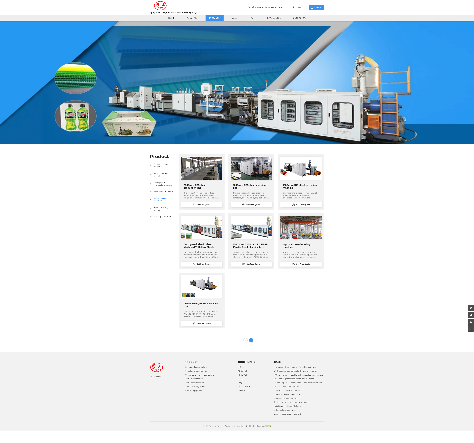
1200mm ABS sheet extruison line (250, 186)
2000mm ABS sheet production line (195, 186)
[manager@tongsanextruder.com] (471, 322)
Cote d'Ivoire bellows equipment (288, 394)
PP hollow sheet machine (160, 174)
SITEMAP (157, 377)
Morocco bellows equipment (286, 398)
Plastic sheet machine (159, 199)
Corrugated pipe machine (161, 165)
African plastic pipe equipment (287, 386)
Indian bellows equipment (285, 410)
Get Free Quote (204, 205)
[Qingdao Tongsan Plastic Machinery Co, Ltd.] (177, 5)
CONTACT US (299, 18)
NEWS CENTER (273, 18)
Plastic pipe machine (163, 191)
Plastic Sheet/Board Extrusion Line (201, 305)
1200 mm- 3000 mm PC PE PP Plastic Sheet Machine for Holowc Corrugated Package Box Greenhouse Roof (250, 245)
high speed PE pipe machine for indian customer (295, 367)
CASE (234, 18)
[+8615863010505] (471, 308)
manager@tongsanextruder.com (271, 7)
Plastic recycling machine (160, 208)
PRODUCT (214, 18)
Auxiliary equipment (162, 216)
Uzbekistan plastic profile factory (288, 406)
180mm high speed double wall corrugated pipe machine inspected (299, 375)
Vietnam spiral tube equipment (287, 414)
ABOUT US (192, 18)
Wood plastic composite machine (162, 183)
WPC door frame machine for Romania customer (295, 371)
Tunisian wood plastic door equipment (290, 402)
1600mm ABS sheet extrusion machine (300, 186)
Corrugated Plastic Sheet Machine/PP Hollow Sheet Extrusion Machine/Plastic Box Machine (201, 245)
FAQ (251, 18)
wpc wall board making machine (296, 245)
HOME (171, 18)
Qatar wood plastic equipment (287, 390)
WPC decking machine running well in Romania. (295, 379)
